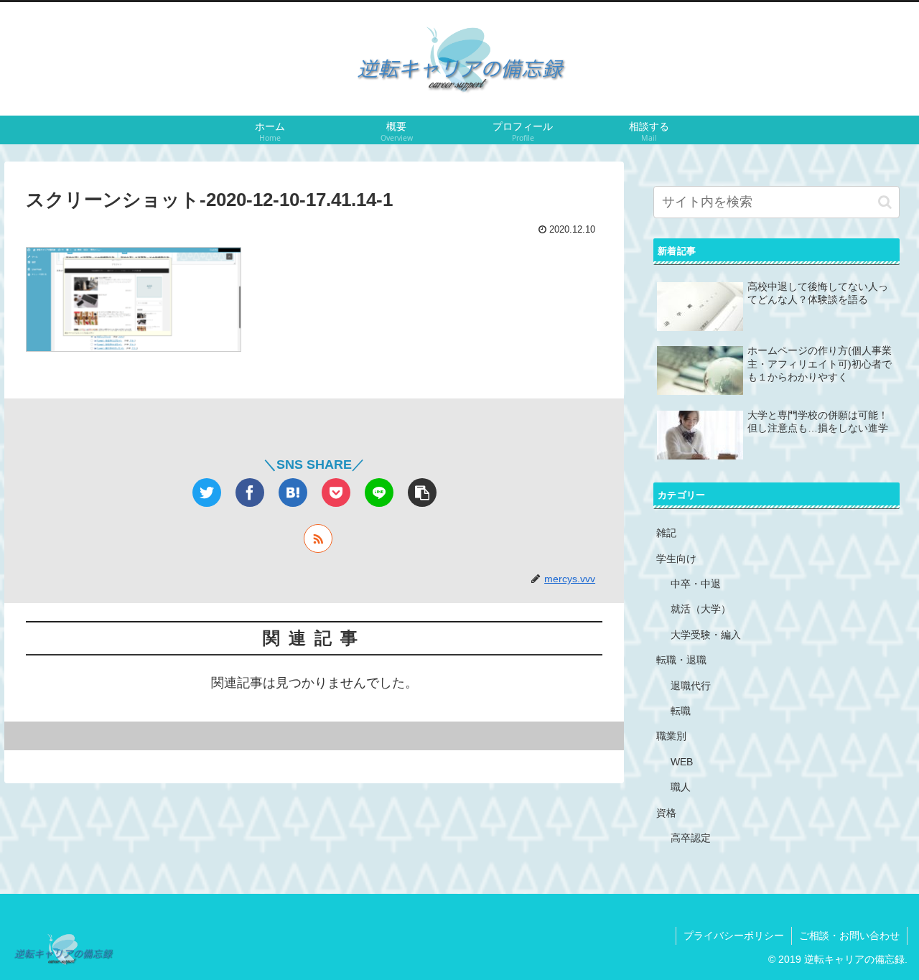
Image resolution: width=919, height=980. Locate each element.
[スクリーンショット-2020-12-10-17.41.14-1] (293, 492)
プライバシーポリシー (734, 935)
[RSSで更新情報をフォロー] (318, 538)
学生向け (676, 558)
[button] (884, 202)
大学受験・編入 (706, 634)
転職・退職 (681, 660)
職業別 (671, 736)
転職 (681, 711)
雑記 (666, 532)
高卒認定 (691, 838)
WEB (682, 761)
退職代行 (691, 685)
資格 (666, 812)
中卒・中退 (696, 583)
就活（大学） (701, 609)
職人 (681, 787)
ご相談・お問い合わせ (849, 935)
